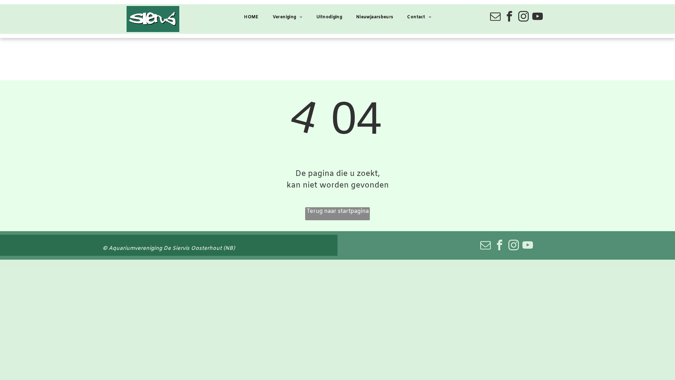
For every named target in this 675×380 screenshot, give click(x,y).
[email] (495, 17)
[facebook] (509, 17)
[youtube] (537, 17)
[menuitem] (251, 17)
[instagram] (523, 17)
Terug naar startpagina (338, 211)
